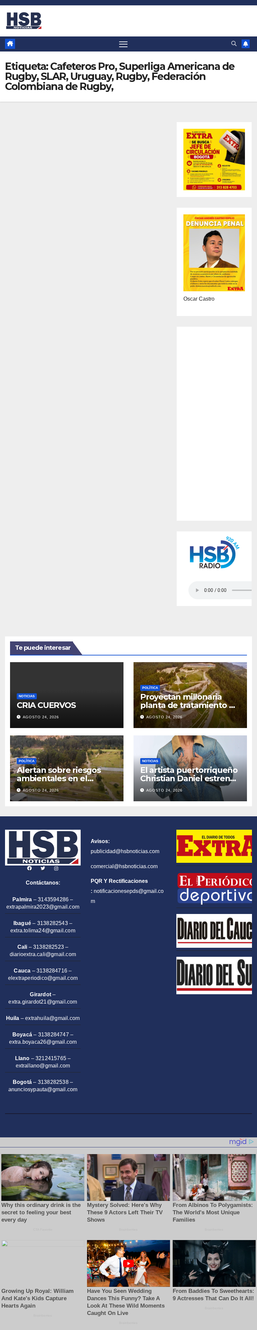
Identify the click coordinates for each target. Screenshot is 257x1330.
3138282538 (53, 1082)
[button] (234, 43)
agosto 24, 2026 (41, 717)
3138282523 (48, 947)
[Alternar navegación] (123, 44)
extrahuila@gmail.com (52, 1018)
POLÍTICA (150, 688)
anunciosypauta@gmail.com (43, 1089)
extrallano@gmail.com (43, 1065)
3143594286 (53, 899)
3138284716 (51, 971)
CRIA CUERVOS (46, 705)
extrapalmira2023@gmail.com (42, 907)
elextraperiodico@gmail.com (43, 978)
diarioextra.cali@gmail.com (43, 954)
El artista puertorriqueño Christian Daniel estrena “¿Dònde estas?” (189, 778)
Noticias (27, 696)
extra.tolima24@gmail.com (42, 930)
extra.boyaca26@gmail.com (43, 1042)
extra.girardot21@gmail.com (42, 1002)
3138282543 (52, 923)
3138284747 (53, 1034)
